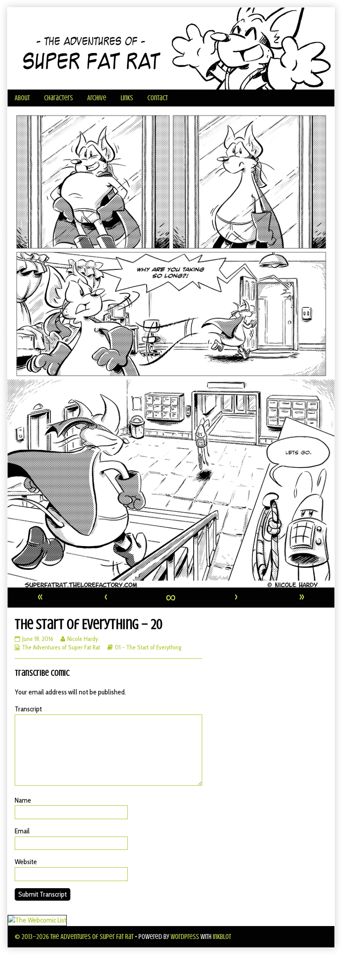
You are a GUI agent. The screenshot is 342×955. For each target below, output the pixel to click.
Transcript (28, 709)
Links (127, 98)
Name (23, 800)
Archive (96, 98)
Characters (58, 98)
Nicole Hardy (82, 638)
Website (26, 861)
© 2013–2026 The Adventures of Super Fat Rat (74, 937)
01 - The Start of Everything (148, 647)
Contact (157, 98)
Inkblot (222, 937)
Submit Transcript (42, 894)
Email (22, 831)
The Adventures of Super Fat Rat (61, 647)
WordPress (185, 937)
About (22, 98)
